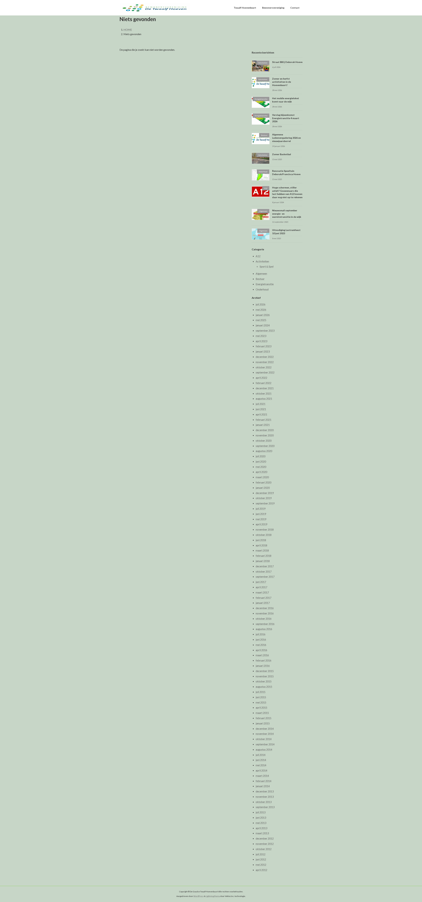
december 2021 (265, 388)
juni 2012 (261, 859)
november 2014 (265, 733)
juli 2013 (260, 812)
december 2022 (265, 356)
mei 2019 (261, 519)
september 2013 (265, 807)
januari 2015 (263, 723)
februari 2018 (263, 555)
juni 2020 (261, 461)
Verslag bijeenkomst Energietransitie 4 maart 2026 (285, 118)
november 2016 (265, 613)
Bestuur (260, 278)
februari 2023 (263, 346)
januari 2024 (263, 325)
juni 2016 (261, 639)
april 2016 (261, 650)
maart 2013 (262, 833)
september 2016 (265, 623)
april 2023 (261, 341)
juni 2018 (261, 539)
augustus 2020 (264, 451)
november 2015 (265, 676)
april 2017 (261, 587)
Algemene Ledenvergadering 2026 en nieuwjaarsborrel (286, 137)
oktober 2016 (263, 618)
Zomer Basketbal (281, 154)
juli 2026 (260, 304)
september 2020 (265, 445)
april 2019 (261, 524)
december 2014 (265, 728)
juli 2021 (260, 403)
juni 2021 (261, 409)
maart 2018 (262, 550)
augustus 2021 (264, 398)
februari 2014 (263, 780)
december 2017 (265, 566)
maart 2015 (262, 712)
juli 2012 (260, 854)
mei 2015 (261, 702)
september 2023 (265, 330)
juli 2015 (260, 691)
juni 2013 (261, 817)
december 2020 (265, 430)
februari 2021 (263, 419)
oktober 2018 (263, 534)
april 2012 (261, 869)
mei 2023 (261, 335)
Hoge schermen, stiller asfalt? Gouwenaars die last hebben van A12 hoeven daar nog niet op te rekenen (287, 192)
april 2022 (261, 377)
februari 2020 (263, 482)
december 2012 (265, 838)
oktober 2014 (263, 739)
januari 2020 (263, 487)
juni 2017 (261, 581)
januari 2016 (263, 665)
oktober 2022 (263, 367)
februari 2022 (263, 382)
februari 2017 (263, 597)
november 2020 (265, 435)
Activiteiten (262, 261)
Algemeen (261, 273)
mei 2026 (261, 309)
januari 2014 (263, 786)
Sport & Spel (266, 266)
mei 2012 (261, 864)
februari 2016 (263, 660)
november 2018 (265, 529)
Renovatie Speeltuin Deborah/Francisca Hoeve (286, 172)
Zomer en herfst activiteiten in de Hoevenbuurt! (281, 81)
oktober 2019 (263, 498)
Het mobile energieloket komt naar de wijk (285, 100)
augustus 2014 (264, 749)
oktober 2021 (263, 393)
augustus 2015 (264, 686)
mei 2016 (261, 644)
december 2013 (265, 791)
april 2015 (261, 707)
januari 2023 (263, 351)
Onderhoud (262, 289)
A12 (258, 256)
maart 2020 (262, 477)
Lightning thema (213, 896)
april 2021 (261, 414)
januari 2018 (263, 560)
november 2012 (265, 843)
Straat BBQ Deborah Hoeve (287, 62)
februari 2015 (263, 718)
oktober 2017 (263, 571)
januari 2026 (263, 314)
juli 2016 (260, 634)
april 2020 (261, 471)
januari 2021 (263, 424)
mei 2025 (261, 320)
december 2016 (265, 608)
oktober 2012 (263, 848)
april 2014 (261, 770)
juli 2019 (260, 508)
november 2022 (265, 361)
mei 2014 (261, 765)
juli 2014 (260, 754)
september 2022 (265, 372)
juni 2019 (261, 513)
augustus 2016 (264, 629)
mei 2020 (261, 466)
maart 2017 (262, 592)
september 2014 (265, 744)
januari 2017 (263, 602)
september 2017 (265, 576)
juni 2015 (261, 697)
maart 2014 (262, 775)
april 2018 (261, 545)
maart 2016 (262, 655)
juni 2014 (261, 760)
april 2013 (261, 828)
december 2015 (265, 670)
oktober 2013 (263, 801)
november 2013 (265, 796)
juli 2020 (260, 456)
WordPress (198, 896)
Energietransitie (265, 284)
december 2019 (265, 492)
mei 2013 (261, 822)
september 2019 (265, 503)
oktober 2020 (263, 440)
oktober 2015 (263, 681)
